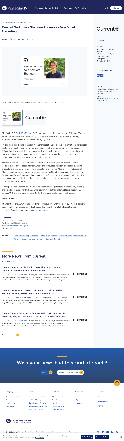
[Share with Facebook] (19, 39)
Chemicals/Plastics (65, 236)
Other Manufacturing (21, 236)
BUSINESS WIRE (26, 133)
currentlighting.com (40, 210)
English (100, 76)
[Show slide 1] (12, 117)
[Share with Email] (23, 39)
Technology (34, 236)
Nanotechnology (20, 239)
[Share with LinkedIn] (10, 39)
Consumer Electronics (53, 239)
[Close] (121, 437)
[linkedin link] (103, 432)
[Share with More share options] (31, 39)
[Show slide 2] (35, 117)
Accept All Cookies (102, 437)
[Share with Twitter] (14, 39)
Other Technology (79, 236)
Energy (41, 239)
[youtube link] (107, 432)
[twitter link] (98, 432)
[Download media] (62, 102)
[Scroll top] (117, 383)
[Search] (110, 3)
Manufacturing (33, 239)
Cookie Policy (40, 437)
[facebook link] (112, 432)
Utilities (54, 236)
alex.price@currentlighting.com (17, 226)
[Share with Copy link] (27, 39)
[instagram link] (117, 432)
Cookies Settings (87, 437)
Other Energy (45, 236)
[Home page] (14, 8)
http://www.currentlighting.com (108, 54)
